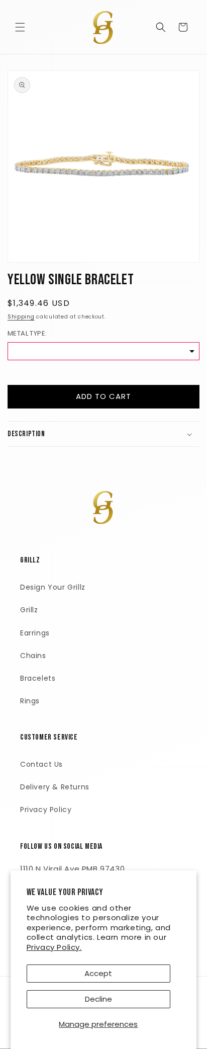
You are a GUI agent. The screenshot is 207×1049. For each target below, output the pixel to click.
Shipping (21, 316)
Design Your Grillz (52, 587)
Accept (98, 973)
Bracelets (37, 678)
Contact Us (41, 764)
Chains (33, 656)
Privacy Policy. (54, 947)
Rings (30, 701)
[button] (20, 27)
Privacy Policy (45, 809)
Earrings (35, 633)
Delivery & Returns (54, 787)
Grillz (29, 610)
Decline (98, 999)
